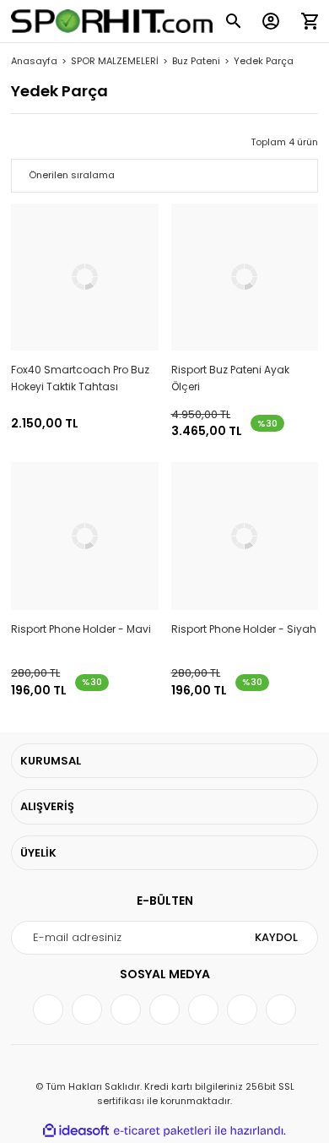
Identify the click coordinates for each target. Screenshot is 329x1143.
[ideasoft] (76, 1131)
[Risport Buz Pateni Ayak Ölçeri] (245, 277)
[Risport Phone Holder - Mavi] (85, 536)
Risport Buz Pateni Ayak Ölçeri (230, 378)
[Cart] (309, 21)
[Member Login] (270, 21)
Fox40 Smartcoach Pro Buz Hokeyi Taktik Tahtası (80, 378)
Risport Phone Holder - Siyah (243, 629)
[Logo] (112, 21)
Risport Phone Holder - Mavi (81, 629)
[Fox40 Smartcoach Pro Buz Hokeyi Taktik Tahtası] (85, 277)
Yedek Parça (264, 61)
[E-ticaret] (162, 1131)
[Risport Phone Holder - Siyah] (245, 536)
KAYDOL (276, 937)
